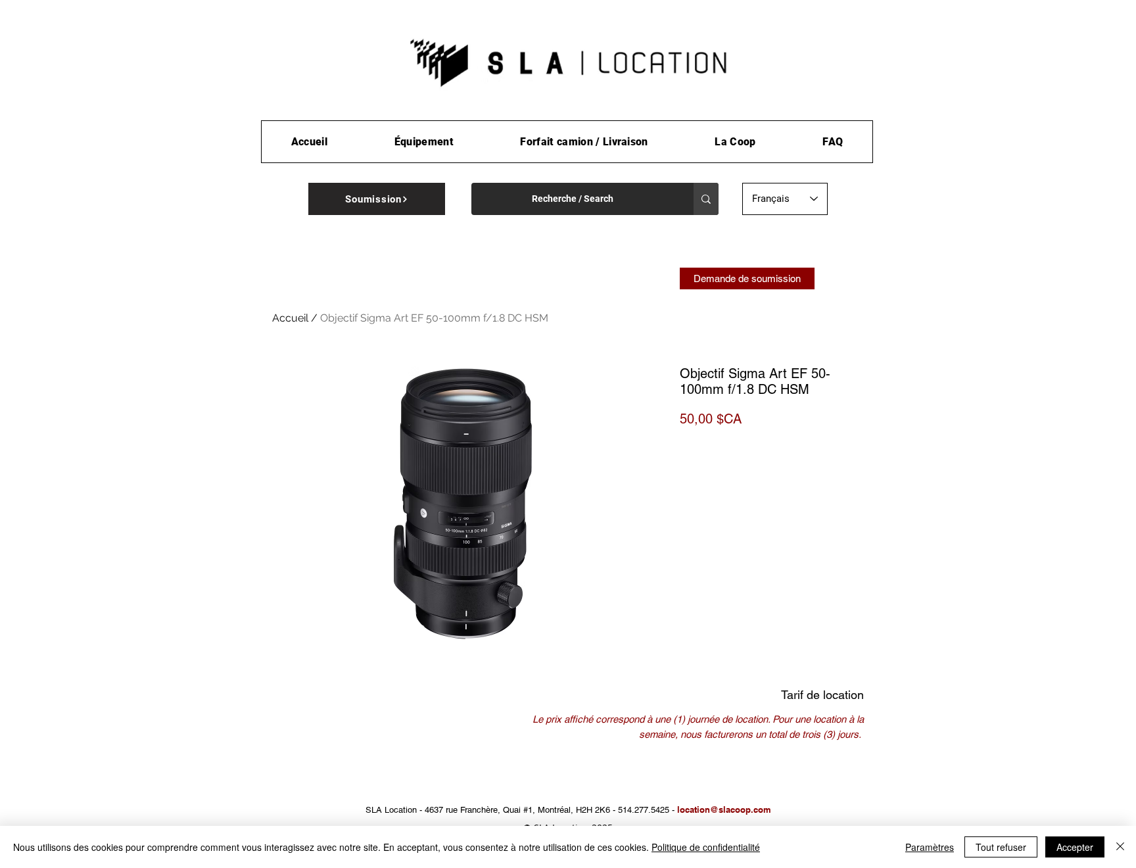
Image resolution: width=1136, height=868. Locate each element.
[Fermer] (1120, 846)
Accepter (1074, 847)
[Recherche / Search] (706, 199)
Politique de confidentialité (705, 847)
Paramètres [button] (929, 847)
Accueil (290, 318)
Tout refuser (1001, 847)
